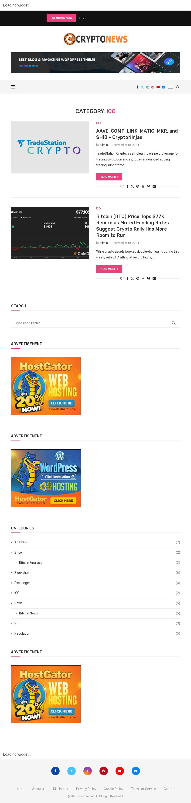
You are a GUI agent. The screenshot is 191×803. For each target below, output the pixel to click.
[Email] (163, 87)
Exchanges (97, 583)
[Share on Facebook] (127, 186)
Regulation (97, 633)
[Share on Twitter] (132, 186)
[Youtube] (158, 87)
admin (104, 145)
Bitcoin (97, 552)
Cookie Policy (113, 789)
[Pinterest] (152, 87)
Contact (169, 789)
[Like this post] (121, 186)
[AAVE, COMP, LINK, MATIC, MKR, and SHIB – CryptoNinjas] (50, 147)
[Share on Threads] (143, 186)
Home (20, 789)
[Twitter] (142, 87)
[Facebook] (137, 87)
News (97, 603)
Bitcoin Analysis (99, 563)
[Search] (177, 87)
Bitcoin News (99, 613)
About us (38, 789)
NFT (97, 623)
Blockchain (97, 573)
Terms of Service (143, 789)
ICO (97, 593)
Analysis (97, 542)
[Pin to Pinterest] (137, 186)
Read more (108, 176)
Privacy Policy (86, 789)
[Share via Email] (154, 186)
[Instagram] (147, 87)
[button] (79, 18)
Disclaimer (60, 789)
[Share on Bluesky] (148, 186)
